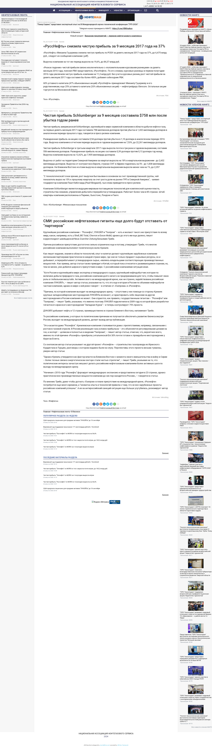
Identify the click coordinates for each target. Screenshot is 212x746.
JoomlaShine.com (105, 745)
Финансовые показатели (75, 205)
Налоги (15, 210)
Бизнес (61, 42)
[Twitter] (107, 102)
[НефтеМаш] (106, 17)
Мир (14, 47)
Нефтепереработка (19, 277)
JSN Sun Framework (122, 745)
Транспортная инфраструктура (22, 221)
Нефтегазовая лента (61, 32)
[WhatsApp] (114, 102)
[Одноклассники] (100, 102)
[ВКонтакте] (97, 102)
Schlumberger (56, 205)
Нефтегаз (54, 401)
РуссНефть (55, 99)
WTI (162, 4)
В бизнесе (75, 32)
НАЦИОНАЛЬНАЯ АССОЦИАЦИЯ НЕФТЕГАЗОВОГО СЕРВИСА (106, 733)
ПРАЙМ (165, 201)
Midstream (16, 83)
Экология (16, 24)
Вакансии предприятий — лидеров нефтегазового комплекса (113, 36)
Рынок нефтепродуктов (20, 125)
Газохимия (16, 294)
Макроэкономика (18, 269)
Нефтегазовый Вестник (109, 106)
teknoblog (164, 397)
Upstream (16, 66)
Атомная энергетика (19, 152)
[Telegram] (111, 102)
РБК (166, 96)
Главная (46, 32)
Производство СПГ (19, 258)
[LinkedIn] (104, 102)
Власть (15, 108)
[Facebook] (94, 102)
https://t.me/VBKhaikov (122, 28)
